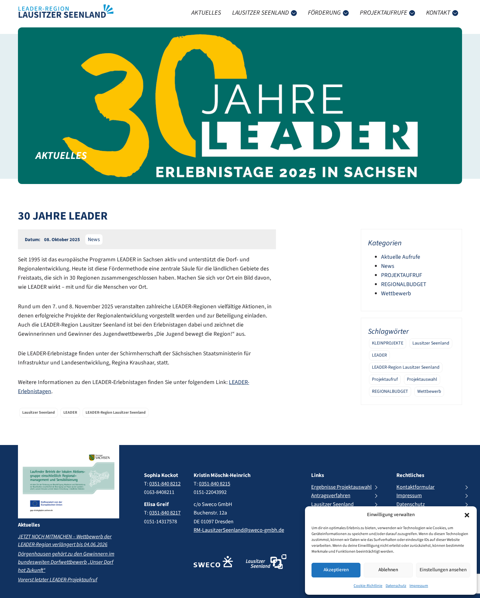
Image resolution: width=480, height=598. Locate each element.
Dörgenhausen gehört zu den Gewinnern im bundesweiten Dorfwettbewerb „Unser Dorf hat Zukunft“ (66, 562)
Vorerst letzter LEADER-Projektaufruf (57, 580)
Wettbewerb (396, 293)
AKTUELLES (206, 12)
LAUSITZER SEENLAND (260, 12)
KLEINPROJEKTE (387, 343)
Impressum (418, 586)
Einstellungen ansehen (443, 569)
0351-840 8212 (165, 484)
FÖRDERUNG (324, 12)
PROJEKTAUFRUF (401, 275)
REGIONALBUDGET (403, 284)
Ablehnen (388, 569)
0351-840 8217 (165, 513)
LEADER (379, 355)
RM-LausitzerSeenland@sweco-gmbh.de (239, 530)
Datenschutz (396, 586)
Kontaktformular (415, 487)
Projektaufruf (385, 379)
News (94, 239)
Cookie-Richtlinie (368, 586)
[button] (467, 515)
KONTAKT (438, 12)
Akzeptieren (336, 569)
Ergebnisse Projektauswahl (341, 487)
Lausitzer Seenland (430, 343)
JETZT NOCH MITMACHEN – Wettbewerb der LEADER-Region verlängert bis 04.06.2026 (65, 541)
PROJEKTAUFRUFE (383, 12)
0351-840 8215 (214, 484)
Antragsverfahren (330, 495)
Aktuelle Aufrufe (400, 257)
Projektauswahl (422, 379)
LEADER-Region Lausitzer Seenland (406, 367)
